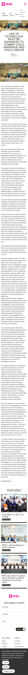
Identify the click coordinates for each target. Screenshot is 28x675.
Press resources (19, 646)
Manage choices (8, 671)
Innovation (17, 641)
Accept (6, 662)
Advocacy (17, 643)
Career (3, 641)
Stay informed (12, 14)
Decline (6, 667)
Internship (4, 643)
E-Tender (4, 646)
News (16, 14)
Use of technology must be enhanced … (22, 14)
